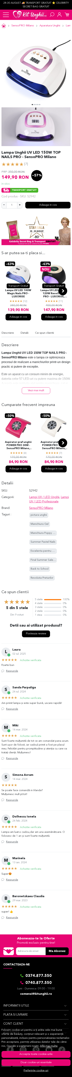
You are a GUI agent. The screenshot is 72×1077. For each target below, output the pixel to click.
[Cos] (67, 15)
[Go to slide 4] (37, 104)
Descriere (7, 333)
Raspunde (12, 671)
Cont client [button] (13, 1023)
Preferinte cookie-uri (36, 1070)
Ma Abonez (57, 951)
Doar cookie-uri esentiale (36, 1062)
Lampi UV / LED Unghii (44, 497)
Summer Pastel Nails (43, 542)
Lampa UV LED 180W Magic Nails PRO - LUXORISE (18, 293)
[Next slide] (62, 290)
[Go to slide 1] (32, 104)
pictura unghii (39, 515)
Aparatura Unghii (50, 25)
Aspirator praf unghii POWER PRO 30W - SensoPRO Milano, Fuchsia (18, 445)
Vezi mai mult (36, 390)
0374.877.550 (38, 976)
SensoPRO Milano (22, 25)
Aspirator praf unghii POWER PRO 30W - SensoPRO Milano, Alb (54, 445)
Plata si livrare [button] (15, 1014)
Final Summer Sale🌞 (43, 560)
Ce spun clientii (44, 333)
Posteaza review (36, 633)
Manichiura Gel (40, 524)
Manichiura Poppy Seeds (45, 533)
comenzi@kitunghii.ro (36, 994)
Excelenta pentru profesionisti (49, 551)
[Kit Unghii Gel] (30, 15)
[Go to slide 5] (39, 104)
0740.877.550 (38, 983)
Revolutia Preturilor (42, 578)
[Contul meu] (59, 15)
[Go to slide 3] (36, 104)
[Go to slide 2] (34, 104)
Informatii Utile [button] (16, 1005)
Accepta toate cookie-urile (36, 1054)
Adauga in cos (48, 205)
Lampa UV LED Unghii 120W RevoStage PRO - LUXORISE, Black (53, 293)
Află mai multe (49, 1046)
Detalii (24, 333)
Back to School (40, 569)
